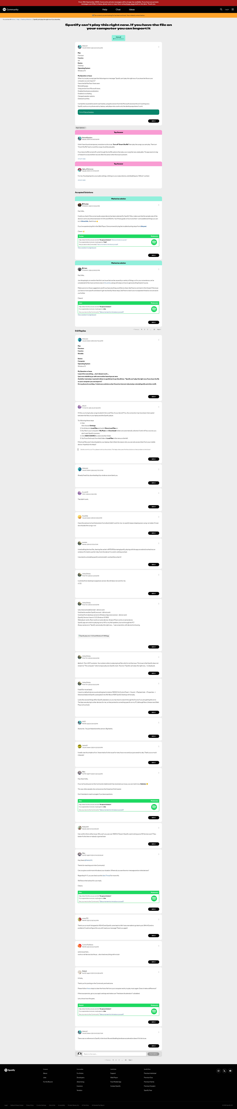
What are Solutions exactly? (119, 240)
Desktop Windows (26, 19)
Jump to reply (82, 159)
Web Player (114, 1077)
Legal (5, 1105)
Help (104, 9)
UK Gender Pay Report (98, 1105)
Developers (80, 1077)
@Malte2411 (88, 860)
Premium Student (149, 1086)
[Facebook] (230, 1071)
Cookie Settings (41, 1105)
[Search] (221, 9)
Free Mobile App (115, 1082)
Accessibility (61, 1105)
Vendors (79, 1090)
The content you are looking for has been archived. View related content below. (119, 15)
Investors (80, 1086)
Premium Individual (150, 1073)
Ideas (132, 9)
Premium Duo (148, 1077)
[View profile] (79, 47)
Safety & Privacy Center (16, 1105)
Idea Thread (106, 875)
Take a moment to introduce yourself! (107, 244)
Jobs (44, 1077)
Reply (154, 121)
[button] (158, 46)
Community (12, 9)
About (45, 1073)
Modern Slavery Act (73, 1105)
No (127, 1015)
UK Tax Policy (85, 1105)
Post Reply (153, 1054)
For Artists (80, 1073)
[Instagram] (218, 1071)
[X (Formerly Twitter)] (224, 1071)
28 (154, 329)
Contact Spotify (115, 1086)
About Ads (52, 1105)
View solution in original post (87, 248)
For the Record (48, 1082)
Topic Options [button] (80, 128)
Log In (227, 9)
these (89, 988)
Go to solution (119, 39)
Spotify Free (148, 1090)
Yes (135, 1015)
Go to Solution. (89, 112)
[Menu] (232, 9)
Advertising (80, 1082)
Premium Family (149, 1082)
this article (107, 283)
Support (113, 1073)
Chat (118, 9)
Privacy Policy (30, 1105)
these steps (130, 4)
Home (13, 19)
